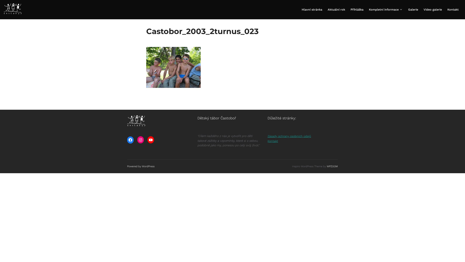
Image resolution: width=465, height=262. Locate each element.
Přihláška (357, 9)
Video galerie (433, 9)
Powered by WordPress (141, 166)
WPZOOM (332, 166)
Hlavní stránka (312, 9)
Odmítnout (298, 256)
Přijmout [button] (274, 256)
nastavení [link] (242, 258)
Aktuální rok (336, 9)
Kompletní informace (384, 9)
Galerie (413, 9)
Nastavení (324, 256)
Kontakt (453, 9)
